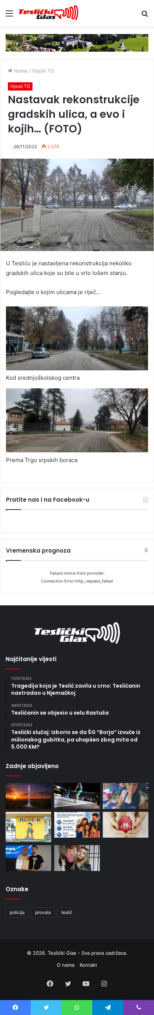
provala (43, 912)
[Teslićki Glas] (48, 13)
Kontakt (88, 965)
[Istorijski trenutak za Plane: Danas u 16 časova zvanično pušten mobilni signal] (28, 796)
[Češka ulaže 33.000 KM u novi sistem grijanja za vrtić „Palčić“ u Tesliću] (28, 827)
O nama (65, 965)
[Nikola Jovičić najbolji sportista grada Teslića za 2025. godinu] (28, 858)
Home (20, 71)
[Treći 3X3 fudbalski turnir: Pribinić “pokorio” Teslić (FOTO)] (77, 796)
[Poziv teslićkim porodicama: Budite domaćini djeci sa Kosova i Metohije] (77, 825)
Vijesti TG (43, 71)
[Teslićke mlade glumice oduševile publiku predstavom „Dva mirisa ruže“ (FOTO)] (77, 858)
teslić (67, 912)
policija (17, 912)
